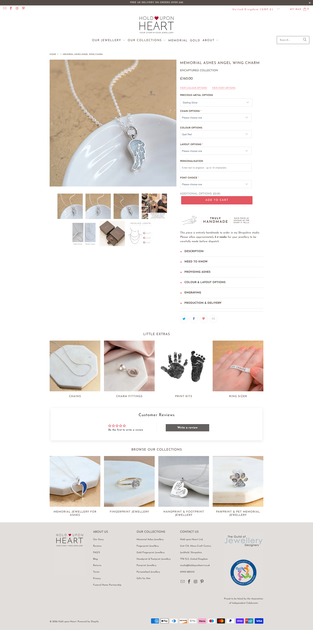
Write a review (187, 427)
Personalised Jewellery (148, 572)
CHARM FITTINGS (129, 370)
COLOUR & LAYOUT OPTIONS (205, 282)
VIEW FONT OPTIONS (223, 88)
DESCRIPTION (194, 251)
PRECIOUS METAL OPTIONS (196, 95)
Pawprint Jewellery (146, 565)
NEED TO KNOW (196, 261)
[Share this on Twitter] (184, 319)
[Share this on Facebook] (194, 319)
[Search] (304, 40)
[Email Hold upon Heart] (4, 9)
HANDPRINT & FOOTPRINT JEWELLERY (183, 487)
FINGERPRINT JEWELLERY (129, 487)
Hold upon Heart (67, 621)
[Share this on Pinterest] (204, 319)
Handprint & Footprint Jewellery (154, 559)
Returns (97, 565)
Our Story (98, 539)
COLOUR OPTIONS (191, 128)
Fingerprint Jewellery (148, 546)
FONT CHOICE (188, 178)
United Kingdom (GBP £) (253, 9)
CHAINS (75, 370)
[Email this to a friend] (213, 319)
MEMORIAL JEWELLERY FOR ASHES (75, 487)
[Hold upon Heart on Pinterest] (23, 9)
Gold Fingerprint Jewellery (150, 552)
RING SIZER (238, 370)
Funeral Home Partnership (107, 585)
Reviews (97, 546)
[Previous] (52, 124)
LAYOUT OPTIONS (190, 144)
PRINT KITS (183, 370)
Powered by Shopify (88, 621)
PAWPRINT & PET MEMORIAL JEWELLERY (238, 487)
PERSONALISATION (191, 161)
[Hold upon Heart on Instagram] (17, 9)
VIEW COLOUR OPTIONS (193, 88)
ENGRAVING (192, 292)
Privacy (97, 578)
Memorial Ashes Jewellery (150, 539)
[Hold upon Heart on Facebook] (11, 9)
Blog (95, 559)
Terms (96, 572)
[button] (108, 40)
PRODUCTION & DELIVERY (203, 303)
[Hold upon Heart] (156, 25)
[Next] (174, 124)
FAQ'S (96, 552)
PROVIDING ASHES (197, 272)
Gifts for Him (144, 578)
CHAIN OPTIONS (190, 111)
